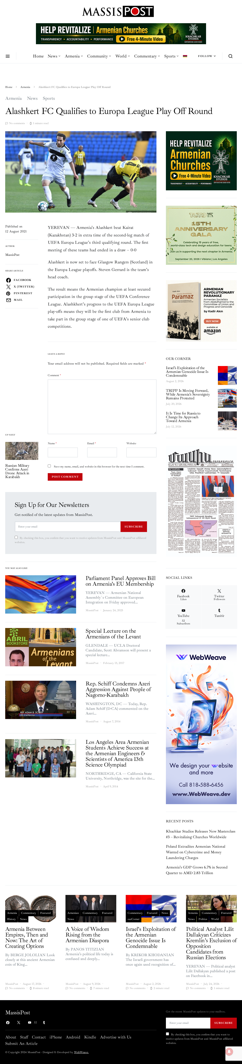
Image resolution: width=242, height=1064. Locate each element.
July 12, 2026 (173, 426)
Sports (169, 56)
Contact (39, 1037)
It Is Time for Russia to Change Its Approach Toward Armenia (183, 417)
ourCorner (133, 919)
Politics (203, 919)
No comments (17, 123)
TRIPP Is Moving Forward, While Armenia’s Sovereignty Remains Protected (188, 394)
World (121, 56)
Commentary (145, 56)
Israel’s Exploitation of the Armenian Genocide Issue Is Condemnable (187, 372)
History (11, 919)
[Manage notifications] (229, 1051)
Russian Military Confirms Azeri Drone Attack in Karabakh (17, 471)
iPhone (56, 1037)
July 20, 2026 (174, 404)
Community (97, 56)
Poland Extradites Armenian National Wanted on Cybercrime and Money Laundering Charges (195, 852)
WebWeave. (81, 1052)
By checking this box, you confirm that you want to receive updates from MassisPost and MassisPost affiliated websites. (80, 540)
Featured (45, 913)
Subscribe (134, 526)
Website (131, 443)
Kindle (90, 1037)
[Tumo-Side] (201, 235)
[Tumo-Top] (121, 33)
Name (52, 443)
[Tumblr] (44, 1022)
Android (73, 1037)
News (52, 56)
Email (91, 443)
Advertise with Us (115, 1037)
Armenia (72, 56)
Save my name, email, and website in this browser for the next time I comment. (99, 466)
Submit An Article (21, 1043)
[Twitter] (18, 1022)
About (10, 1037)
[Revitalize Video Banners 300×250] (201, 160)
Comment (54, 375)
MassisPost (12, 255)
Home (38, 56)
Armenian (73, 913)
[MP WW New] (201, 724)
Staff (24, 1037)
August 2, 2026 (175, 381)
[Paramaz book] (201, 310)
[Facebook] (7, 1022)
